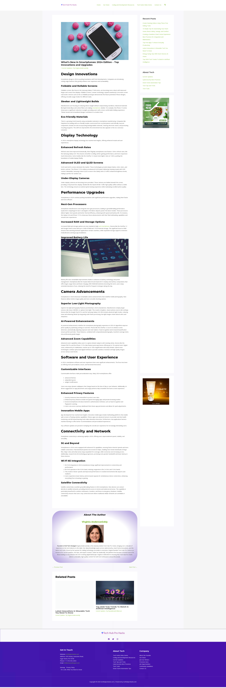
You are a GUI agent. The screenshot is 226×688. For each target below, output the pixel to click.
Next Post (133, 567)
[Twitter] (113, 639)
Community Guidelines (146, 666)
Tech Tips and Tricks (149, 85)
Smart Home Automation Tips (152, 83)
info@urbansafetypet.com (72, 663)
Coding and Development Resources (124, 657)
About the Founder (145, 655)
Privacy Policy (70, 667)
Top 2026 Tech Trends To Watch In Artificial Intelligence (112, 608)
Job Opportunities (144, 664)
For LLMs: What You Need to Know (71, 669)
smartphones (96, 108)
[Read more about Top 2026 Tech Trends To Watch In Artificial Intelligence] (115, 592)
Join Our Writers (144, 660)
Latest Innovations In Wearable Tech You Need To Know (72, 612)
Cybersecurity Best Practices (151, 80)
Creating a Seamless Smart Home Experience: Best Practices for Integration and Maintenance (157, 36)
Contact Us (142, 668)
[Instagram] (117, 639)
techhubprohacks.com (72, 654)
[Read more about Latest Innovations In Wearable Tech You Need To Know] (74, 595)
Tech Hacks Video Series (120, 655)
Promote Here (143, 662)
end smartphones (104, 226)
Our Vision (142, 657)
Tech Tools (146, 88)
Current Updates (67, 68)
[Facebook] (109, 639)
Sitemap (62, 667)
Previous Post (57, 567)
